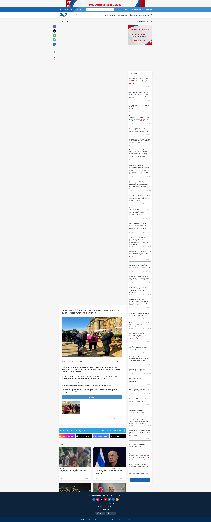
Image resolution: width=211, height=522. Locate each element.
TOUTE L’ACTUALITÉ (108, 15)
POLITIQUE (120, 15)
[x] (101, 499)
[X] (63, 9)
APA (76, 392)
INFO (126, 15)
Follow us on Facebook (101, 436)
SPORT (147, 15)
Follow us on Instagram (67, 436)
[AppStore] (111, 513)
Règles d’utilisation (116, 519)
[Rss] (71, 9)
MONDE (141, 15)
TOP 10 (120, 495)
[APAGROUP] (105, 509)
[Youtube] (65, 9)
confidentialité (126, 519)
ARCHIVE (113, 495)
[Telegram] (67, 9)
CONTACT (106, 495)
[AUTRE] (151, 15)
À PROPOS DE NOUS (95, 495)
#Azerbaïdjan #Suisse (114, 418)
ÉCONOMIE (133, 15)
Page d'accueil (141, 21)
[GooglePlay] (100, 513)
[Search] (112, 10)
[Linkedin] (69, 9)
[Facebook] (93, 499)
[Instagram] (60, 9)
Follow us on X (116, 436)
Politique (149, 21)
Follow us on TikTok (84, 436)
